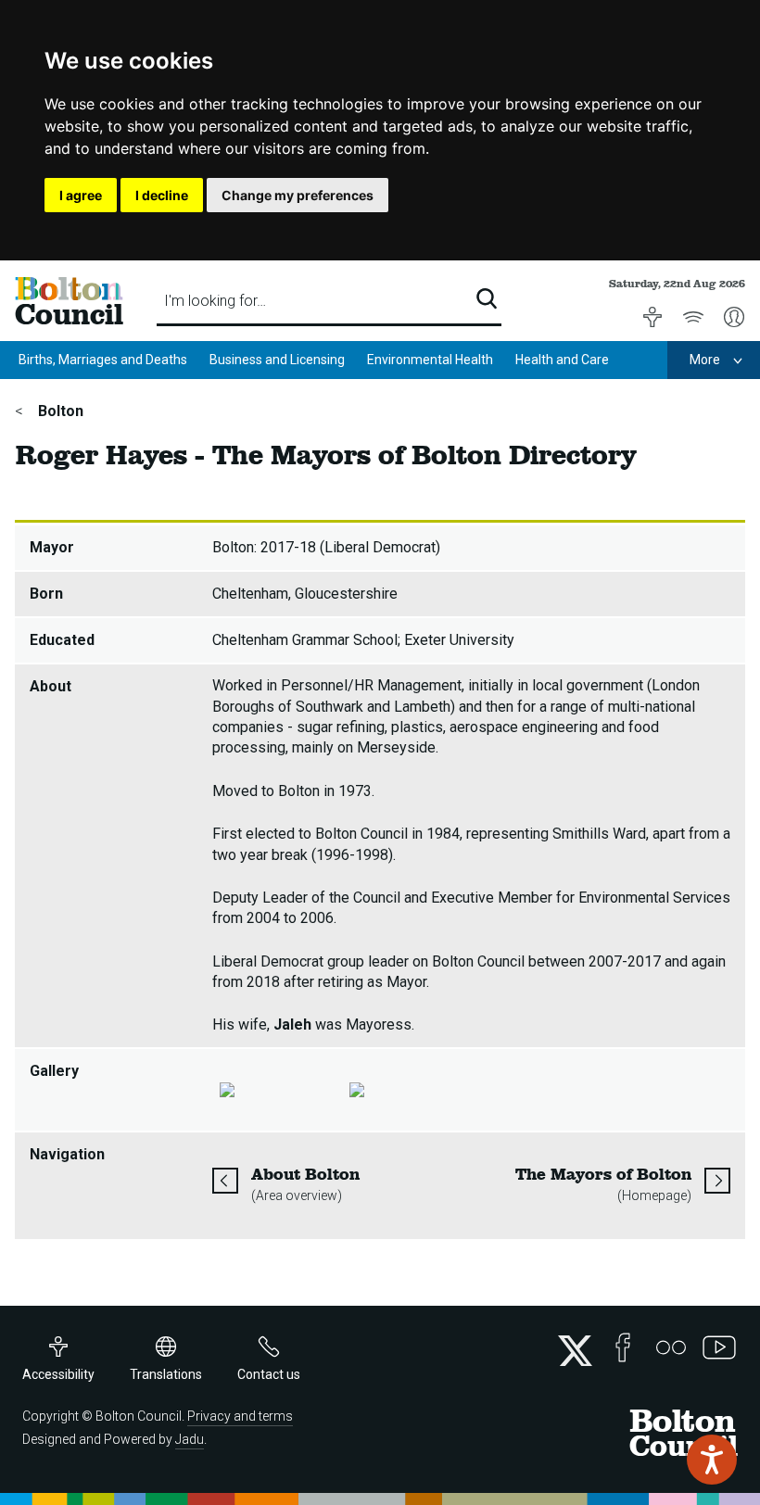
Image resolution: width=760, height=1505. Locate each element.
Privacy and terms (240, 1416)
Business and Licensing (277, 359)
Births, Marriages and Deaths (103, 359)
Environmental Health (430, 359)
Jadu (189, 1439)
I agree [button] (80, 195)
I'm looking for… (215, 301)
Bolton (58, 411)
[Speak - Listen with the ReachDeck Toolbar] (712, 1460)
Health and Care (562, 359)
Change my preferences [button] (298, 195)
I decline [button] (161, 195)
